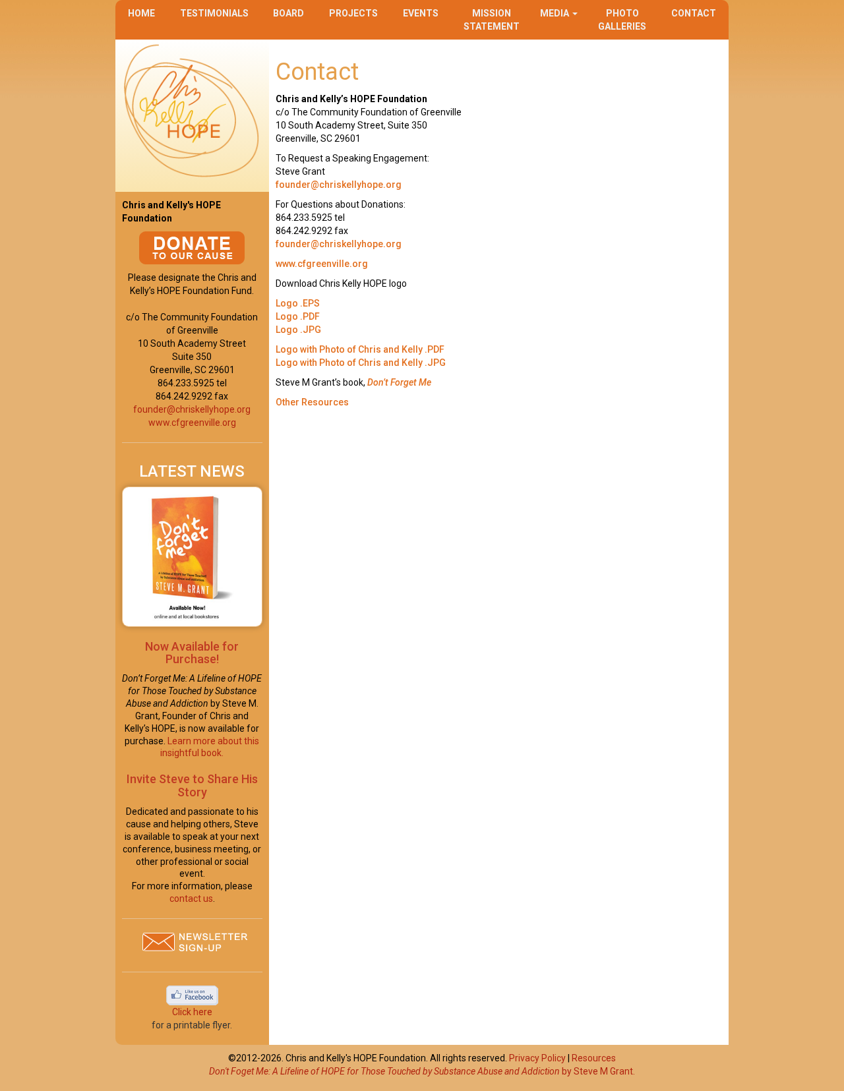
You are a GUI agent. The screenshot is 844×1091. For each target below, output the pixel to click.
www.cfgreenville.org (192, 422)
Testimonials (214, 13)
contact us (191, 898)
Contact (693, 13)
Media (555, 13)
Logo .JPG (298, 329)
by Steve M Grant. (422, 1071)
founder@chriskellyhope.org (192, 409)
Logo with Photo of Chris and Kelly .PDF (360, 349)
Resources (594, 1058)
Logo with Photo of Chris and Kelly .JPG (361, 362)
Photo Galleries (622, 20)
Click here (192, 1012)
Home (141, 13)
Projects (353, 13)
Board (288, 13)
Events (420, 13)
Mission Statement (492, 20)
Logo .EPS (298, 303)
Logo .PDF (298, 316)
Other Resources (313, 402)
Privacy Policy (537, 1058)
